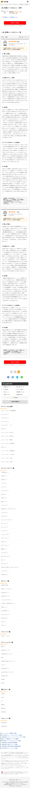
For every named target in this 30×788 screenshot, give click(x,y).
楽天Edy (3, 708)
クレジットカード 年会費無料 (8, 410)
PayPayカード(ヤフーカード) (8, 509)
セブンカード (4, 563)
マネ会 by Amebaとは (6, 782)
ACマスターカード (5, 556)
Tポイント (3, 625)
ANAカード (4, 498)
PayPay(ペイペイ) (5, 650)
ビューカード (4, 527)
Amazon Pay (4, 675)
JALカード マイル (5, 636)
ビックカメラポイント (6, 599)
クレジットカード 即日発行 (8, 443)
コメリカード (4, 571)
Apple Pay (3, 722)
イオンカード (4, 505)
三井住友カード (5, 472)
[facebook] (8, 377)
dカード (3, 560)
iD (1, 701)
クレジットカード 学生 (6, 458)
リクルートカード (5, 534)
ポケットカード (5, 538)
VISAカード (4, 479)
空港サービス (7, 394)
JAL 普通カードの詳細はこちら (10, 17)
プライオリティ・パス (6, 425)
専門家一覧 (17, 782)
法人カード (4, 447)
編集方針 (26, 782)
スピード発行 (20, 389)
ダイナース (4, 487)
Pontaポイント (5, 618)
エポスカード (4, 516)
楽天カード (4, 501)
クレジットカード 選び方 (7, 436)
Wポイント (6, 392)
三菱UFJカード (5, 574)
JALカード (15, 4)
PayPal (3, 679)
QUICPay (3, 712)
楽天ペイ (3, 646)
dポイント (3, 621)
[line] (22, 377)
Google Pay (4, 726)
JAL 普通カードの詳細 (23, 4)
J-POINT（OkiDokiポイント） (8, 603)
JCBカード (4, 476)
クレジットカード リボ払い (8, 454)
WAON (2, 704)
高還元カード (7, 386)
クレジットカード (8, 4)
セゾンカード (4, 523)
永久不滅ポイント (5, 610)
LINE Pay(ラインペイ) (6, 654)
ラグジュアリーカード (6, 519)
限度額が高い (20, 394)
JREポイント (4, 607)
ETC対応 (6, 389)
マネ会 (1, 4)
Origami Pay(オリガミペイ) (8, 661)
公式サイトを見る (15, 22)
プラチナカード (5, 418)
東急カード (4, 549)
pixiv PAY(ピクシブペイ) (7, 672)
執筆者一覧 (22, 782)
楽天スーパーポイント (6, 588)
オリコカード (4, 512)
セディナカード (5, 545)
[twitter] (13, 377)
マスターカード (5, 490)
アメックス (4, 483)
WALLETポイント (5, 596)
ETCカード (4, 429)
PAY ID (3, 683)
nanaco (3, 693)
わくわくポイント (5, 614)
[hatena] (17, 377)
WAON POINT (4, 585)
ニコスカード (4, 552)
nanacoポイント (5, 592)
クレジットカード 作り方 (7, 432)
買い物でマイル (20, 386)
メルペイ (3, 664)
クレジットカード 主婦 (6, 461)
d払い (2, 657)
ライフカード (4, 530)
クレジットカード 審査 (6, 439)
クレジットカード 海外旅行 (8, 450)
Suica (2, 697)
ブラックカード (5, 421)
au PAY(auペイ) (5, 668)
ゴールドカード (5, 414)
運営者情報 (13, 782)
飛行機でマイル (20, 392)
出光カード (4, 541)
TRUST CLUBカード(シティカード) (10, 567)
